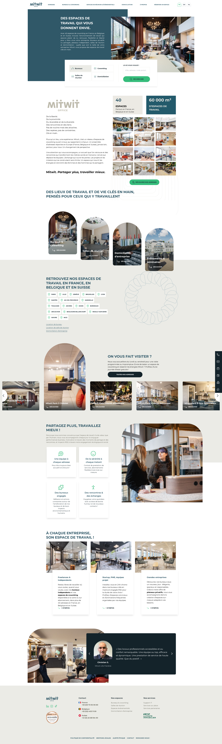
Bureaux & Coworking (70, 4)
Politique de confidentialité (82, 738)
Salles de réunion (118, 705)
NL (189, 4)
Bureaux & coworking (119, 703)
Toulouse (55, 306)
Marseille (89, 300)
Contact (130, 738)
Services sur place (150, 705)
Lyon (103, 294)
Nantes (54, 300)
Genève (76, 294)
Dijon (81, 306)
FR (179, 4)
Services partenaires (151, 708)
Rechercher (138, 79)
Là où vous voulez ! (131, 65)
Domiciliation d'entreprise (56, 331)
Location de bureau (54, 324)
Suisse (93, 144)
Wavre (54, 317)
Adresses (51, 4)
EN (184, 4)
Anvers (69, 306)
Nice (65, 317)
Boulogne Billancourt (76, 312)
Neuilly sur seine (99, 312)
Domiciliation (127, 4)
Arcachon (55, 312)
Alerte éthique (119, 738)
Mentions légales (103, 738)
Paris (53, 294)
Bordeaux (94, 306)
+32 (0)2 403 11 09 (89, 711)
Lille (64, 294)
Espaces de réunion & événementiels (100, 4)
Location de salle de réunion (57, 328)
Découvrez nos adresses (146, 182)
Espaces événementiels (120, 708)
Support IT (147, 703)
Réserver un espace (161, 4)
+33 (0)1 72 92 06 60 (90, 705)
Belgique (84, 144)
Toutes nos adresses (125, 374)
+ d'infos (65, 608)
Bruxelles (90, 294)
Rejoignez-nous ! (143, 738)
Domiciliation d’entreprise (121, 711)
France (76, 144)
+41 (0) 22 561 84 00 (90, 718)
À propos (143, 4)
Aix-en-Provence (71, 300)
